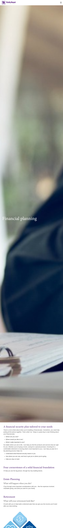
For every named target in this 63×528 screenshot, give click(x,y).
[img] (31, 211)
